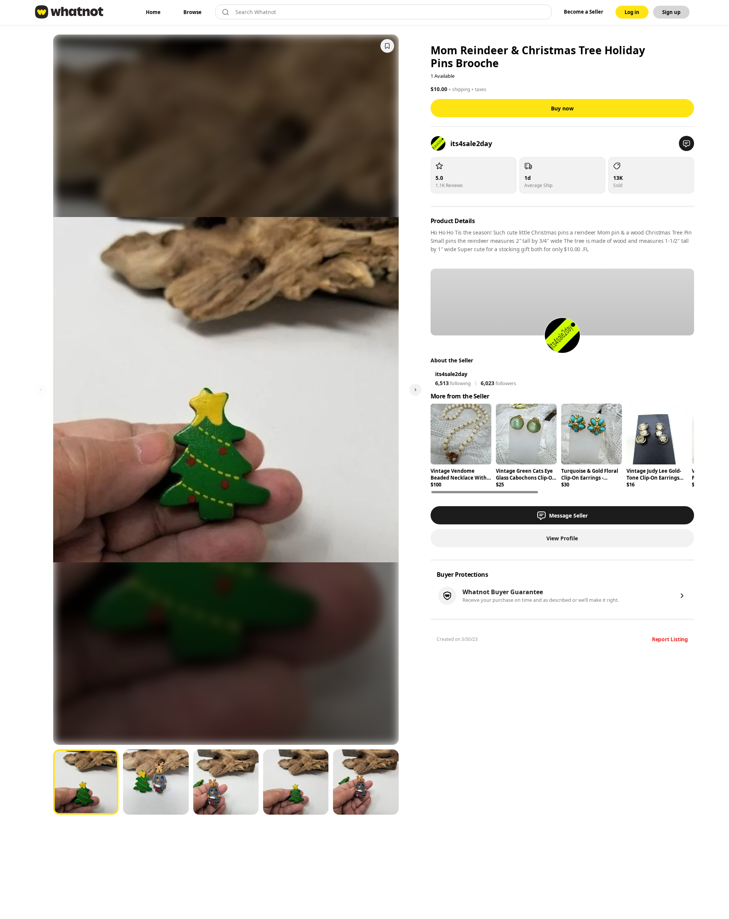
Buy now (562, 108)
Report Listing (670, 639)
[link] (153, 12)
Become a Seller (583, 11)
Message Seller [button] (568, 515)
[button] (686, 143)
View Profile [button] (562, 538)
